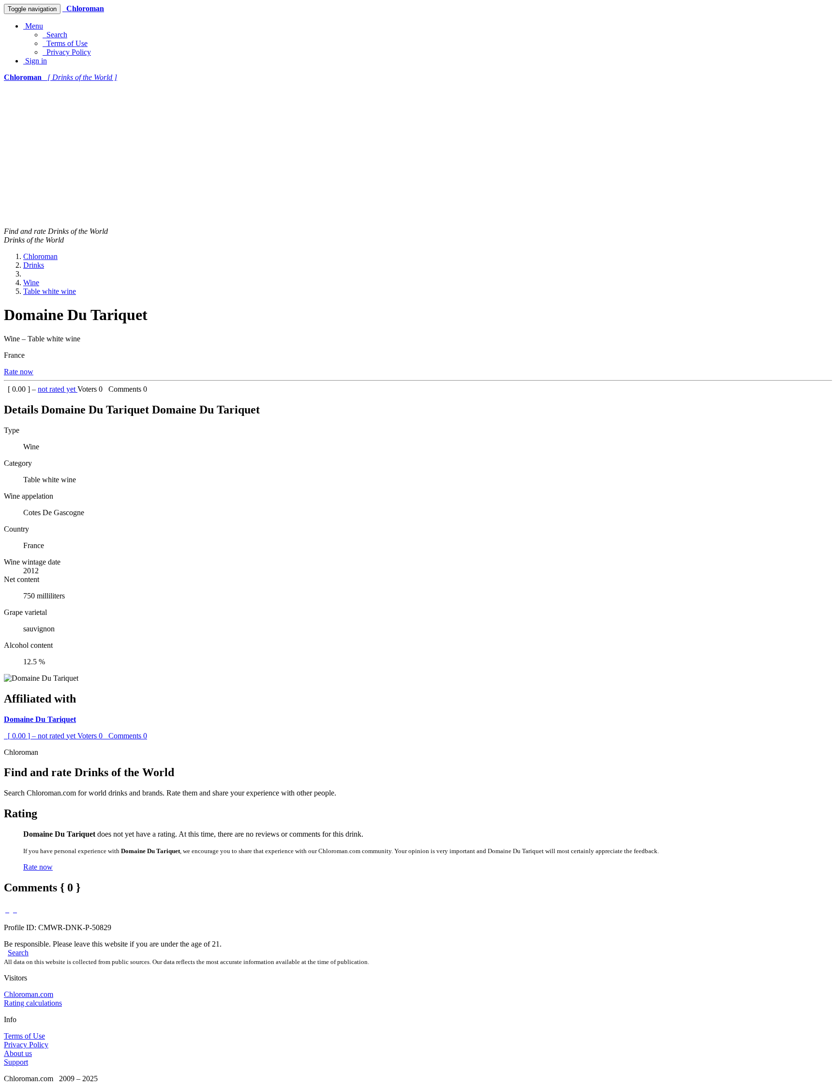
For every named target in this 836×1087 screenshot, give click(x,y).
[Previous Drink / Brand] (7, 909)
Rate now (18, 371)
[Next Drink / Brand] (15, 909)
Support (16, 1062)
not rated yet (57, 389)
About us (18, 1053)
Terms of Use (65, 43)
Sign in (35, 61)
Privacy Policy (67, 52)
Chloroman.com (28, 994)
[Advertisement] (418, 154)
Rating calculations (33, 1003)
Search (55, 35)
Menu (33, 26)
